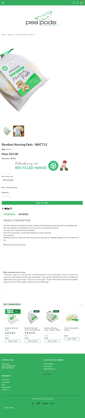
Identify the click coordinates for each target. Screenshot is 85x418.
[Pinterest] (11, 209)
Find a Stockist (6, 387)
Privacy (11, 407)
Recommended (12, 304)
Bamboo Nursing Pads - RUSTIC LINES (52, 329)
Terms (6, 407)
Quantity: (5, 192)
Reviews (23, 214)
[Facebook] (3, 209)
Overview (9, 214)
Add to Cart (13, 341)
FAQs (3, 385)
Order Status (48, 366)
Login (45, 364)
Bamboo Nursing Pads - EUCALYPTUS (32, 329)
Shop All (10, 34)
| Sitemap (50, 399)
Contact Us (5, 390)
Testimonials (6, 382)
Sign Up (51, 364)
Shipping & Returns (49, 369)
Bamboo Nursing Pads (11, 329)
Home (3, 34)
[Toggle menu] (3, 4)
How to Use (5, 380)
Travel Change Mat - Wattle (72, 329)
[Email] (5, 209)
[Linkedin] (8, 209)
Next (81, 304)
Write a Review (8, 180)
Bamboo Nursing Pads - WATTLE (24, 34)
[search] (73, 3)
